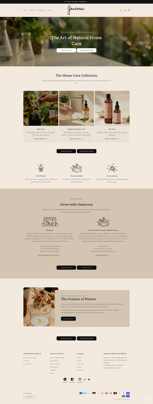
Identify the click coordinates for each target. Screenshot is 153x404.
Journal (79, 361)
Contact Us (80, 370)
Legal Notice (53, 370)
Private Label (27, 364)
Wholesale (26, 361)
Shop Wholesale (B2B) (87, 50)
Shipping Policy (54, 367)
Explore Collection (40, 139)
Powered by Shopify (125, 399)
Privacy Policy (54, 361)
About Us (79, 357)
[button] (25, 10)
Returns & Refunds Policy (57, 357)
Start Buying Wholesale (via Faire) (48, 255)
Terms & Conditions (55, 364)
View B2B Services (102, 255)
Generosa (119, 399)
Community (80, 364)
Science (79, 367)
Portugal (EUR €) (29, 397)
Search (52, 373)
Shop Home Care (66, 50)
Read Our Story (68, 319)
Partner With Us (87, 267)
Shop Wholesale (66, 267)
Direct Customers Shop (30, 357)
